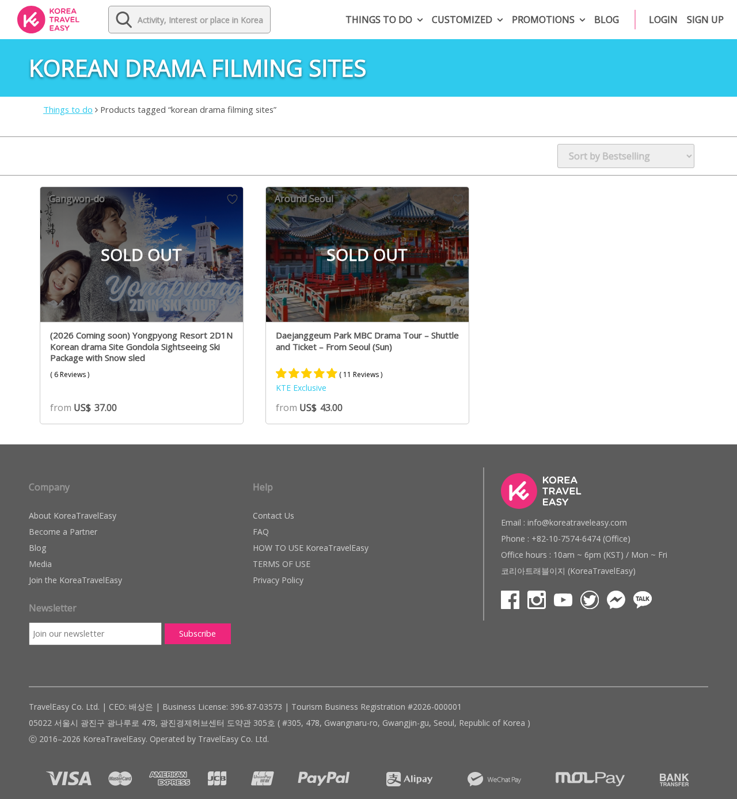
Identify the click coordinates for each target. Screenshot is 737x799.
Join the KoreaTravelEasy (75, 579)
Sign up (705, 19)
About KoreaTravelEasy (72, 515)
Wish (232, 199)
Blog (606, 19)
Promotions (543, 19)
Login (663, 19)
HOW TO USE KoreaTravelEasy (310, 547)
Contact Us (273, 515)
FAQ (261, 531)
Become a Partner (63, 531)
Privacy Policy (278, 579)
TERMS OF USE (281, 563)
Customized (462, 19)
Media (40, 563)
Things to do (378, 19)
